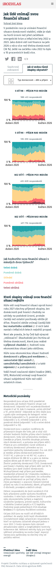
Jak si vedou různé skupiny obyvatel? (37, 68)
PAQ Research (8, 566)
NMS (39, 566)
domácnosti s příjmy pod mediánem (24, 356)
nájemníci (9, 367)
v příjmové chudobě (15, 344)
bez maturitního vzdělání (18, 326)
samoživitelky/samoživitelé (19, 363)
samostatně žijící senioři (17, 360)
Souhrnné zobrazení (13, 68)
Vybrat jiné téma (13, 23)
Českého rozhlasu (18, 563)
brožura (8, 509)
